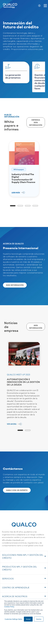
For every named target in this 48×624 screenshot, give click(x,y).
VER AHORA (11, 424)
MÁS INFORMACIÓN (15, 285)
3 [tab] (28, 205)
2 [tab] (20, 205)
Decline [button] (38, 619)
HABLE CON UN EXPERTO (17, 490)
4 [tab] (35, 205)
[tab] (24, 557)
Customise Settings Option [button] (13, 619)
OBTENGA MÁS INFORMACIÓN (35, 122)
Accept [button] (28, 619)
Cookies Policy (9, 606)
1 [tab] (13, 205)
